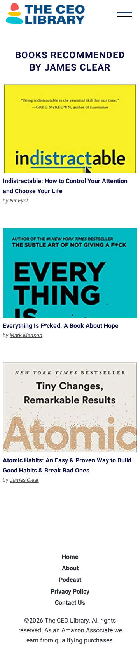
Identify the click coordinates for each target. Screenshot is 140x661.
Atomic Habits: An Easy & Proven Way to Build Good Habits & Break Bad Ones (70, 407)
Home (70, 557)
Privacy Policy (70, 591)
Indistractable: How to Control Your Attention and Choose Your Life (70, 128)
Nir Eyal (19, 200)
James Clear (24, 480)
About (70, 568)
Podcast (70, 579)
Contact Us (70, 602)
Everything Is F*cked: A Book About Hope (70, 273)
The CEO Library (45, 13)
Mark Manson (26, 335)
